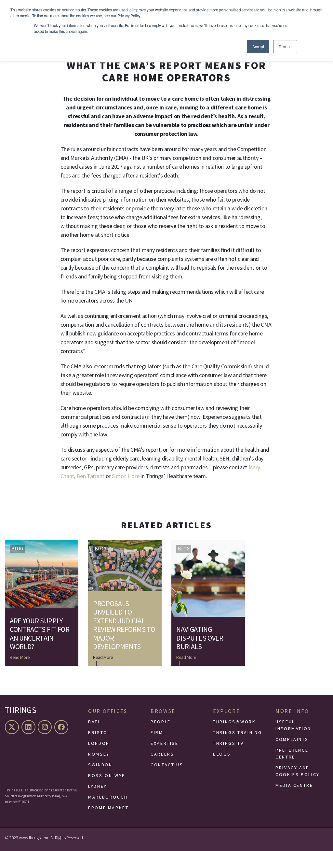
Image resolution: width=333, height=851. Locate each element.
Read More (20, 657)
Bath (94, 722)
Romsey (99, 754)
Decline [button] (285, 46)
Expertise (165, 743)
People (161, 722)
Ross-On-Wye (106, 775)
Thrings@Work (234, 722)
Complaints (291, 739)
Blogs (222, 754)
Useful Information (293, 725)
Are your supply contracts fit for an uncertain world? (40, 634)
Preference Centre (291, 753)
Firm (157, 732)
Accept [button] (258, 46)
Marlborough (108, 797)
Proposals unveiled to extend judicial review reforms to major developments (124, 625)
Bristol (99, 732)
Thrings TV (228, 743)
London (99, 743)
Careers (162, 754)
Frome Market (108, 808)
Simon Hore (126, 476)
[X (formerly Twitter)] (12, 727)
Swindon (100, 765)
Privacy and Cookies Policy (297, 771)
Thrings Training (237, 732)
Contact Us (167, 765)
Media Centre (294, 785)
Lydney (97, 786)
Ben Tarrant (90, 476)
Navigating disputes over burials (199, 638)
